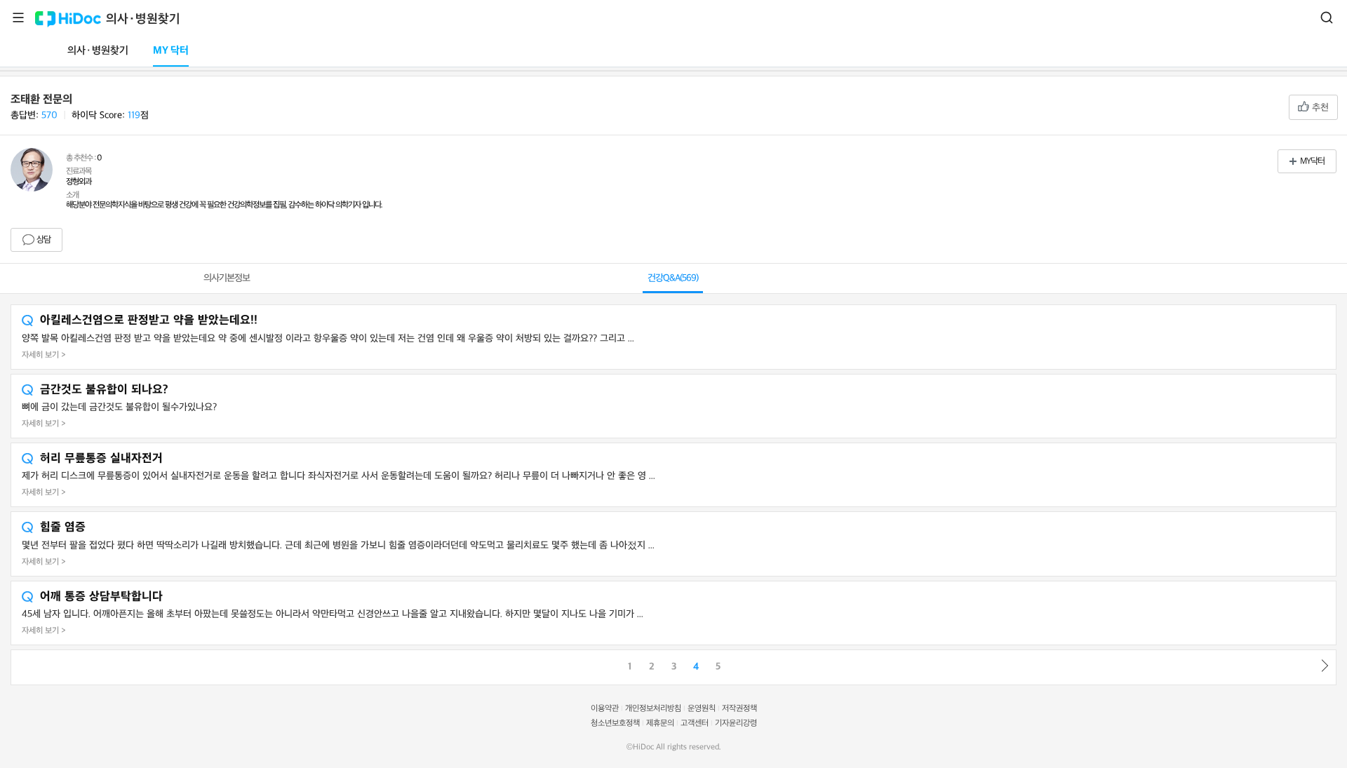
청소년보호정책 (615, 723)
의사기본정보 (226, 278)
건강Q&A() (673, 278)
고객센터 (695, 723)
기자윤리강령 (736, 723)
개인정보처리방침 (653, 708)
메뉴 (18, 18)
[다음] (1325, 665)
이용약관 (605, 708)
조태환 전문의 (41, 100)
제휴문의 (660, 723)
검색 (1326, 17)
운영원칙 (702, 708)
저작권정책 (739, 708)
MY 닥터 (171, 51)
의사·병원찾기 (143, 19)
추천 (1319, 108)
